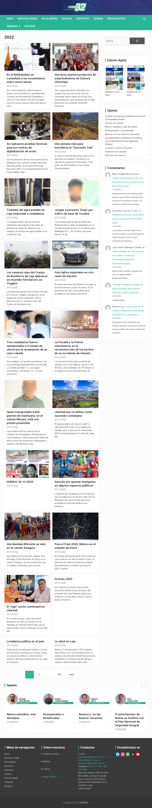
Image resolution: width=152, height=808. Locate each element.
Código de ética (49, 776)
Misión (47, 761)
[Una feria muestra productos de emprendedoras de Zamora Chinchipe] (75, 57)
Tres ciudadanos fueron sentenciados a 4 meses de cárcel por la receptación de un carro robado (27, 347)
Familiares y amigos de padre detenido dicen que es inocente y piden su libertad (127, 288)
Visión (47, 769)
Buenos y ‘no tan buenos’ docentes (122, 134)
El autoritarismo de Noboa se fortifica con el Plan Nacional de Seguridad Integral (123, 141)
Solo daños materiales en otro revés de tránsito (74, 274)
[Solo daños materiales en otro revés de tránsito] (75, 255)
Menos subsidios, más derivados (121, 126)
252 (59, 674)
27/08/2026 (12, 722)
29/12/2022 (60, 489)
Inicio (10, 18)
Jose (114, 284)
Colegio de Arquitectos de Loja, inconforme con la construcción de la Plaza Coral (128, 182)
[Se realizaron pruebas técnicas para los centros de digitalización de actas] (27, 126)
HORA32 (84, 802)
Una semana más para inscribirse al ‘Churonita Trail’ (74, 145)
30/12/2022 (12, 86)
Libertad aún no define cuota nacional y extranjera (73, 413)
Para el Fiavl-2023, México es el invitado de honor (75, 546)
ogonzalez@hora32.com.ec (91, 757)
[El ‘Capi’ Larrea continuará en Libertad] (27, 589)
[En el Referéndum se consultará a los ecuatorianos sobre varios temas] (27, 57)
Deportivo (83, 18)
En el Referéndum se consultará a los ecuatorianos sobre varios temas (26, 78)
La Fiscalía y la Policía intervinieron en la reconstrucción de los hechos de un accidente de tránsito (74, 347)
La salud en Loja (65, 641)
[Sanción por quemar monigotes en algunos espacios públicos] (75, 464)
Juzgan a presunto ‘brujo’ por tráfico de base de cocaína (74, 211)
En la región (49, 18)
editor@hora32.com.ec (89, 760)
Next (71, 674)
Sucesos (67, 18)
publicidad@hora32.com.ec (91, 763)
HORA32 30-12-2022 (20, 481)
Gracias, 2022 (63, 579)
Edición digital (116, 18)
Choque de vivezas (114, 123)
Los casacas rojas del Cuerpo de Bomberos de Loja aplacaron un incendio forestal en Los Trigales (27, 278)
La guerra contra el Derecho (118, 148)
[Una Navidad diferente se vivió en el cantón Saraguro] (27, 526)
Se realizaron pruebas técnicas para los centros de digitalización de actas (27, 147)
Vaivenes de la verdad (115, 151)
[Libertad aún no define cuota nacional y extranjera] (75, 394)
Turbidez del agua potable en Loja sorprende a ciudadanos (26, 211)
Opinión (98, 18)
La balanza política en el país (25, 641)
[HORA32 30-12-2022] (27, 464)
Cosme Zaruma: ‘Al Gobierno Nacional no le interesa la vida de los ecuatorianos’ (128, 310)
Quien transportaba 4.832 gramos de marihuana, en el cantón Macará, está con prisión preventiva (25, 417)
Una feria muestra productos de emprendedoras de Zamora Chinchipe (75, 78)
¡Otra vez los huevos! (115, 155)
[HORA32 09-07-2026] (136, 77)
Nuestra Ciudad (27, 18)
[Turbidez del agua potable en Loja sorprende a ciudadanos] (27, 192)
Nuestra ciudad (11, 758)
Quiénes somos (51, 754)
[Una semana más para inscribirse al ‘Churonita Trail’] (75, 126)
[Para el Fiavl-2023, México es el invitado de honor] (75, 526)
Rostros (30, 26)
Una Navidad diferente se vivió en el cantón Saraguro (26, 546)
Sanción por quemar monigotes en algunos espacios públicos (75, 483)
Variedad (12, 26)
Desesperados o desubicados (119, 130)
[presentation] (141, 685)
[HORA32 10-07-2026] (114, 77)
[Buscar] (137, 41)
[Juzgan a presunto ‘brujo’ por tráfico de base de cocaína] (75, 192)
